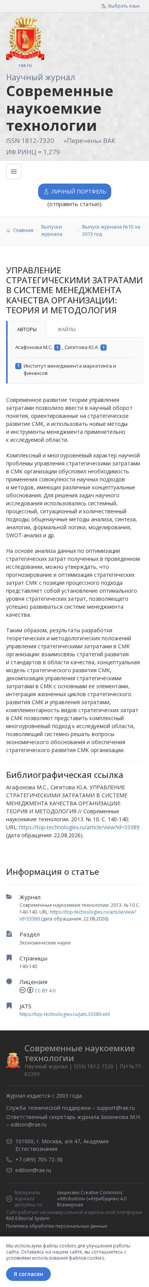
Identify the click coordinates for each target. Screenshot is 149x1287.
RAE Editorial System (28, 1218)
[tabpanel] (74, 361)
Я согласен (28, 1273)
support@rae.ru (116, 1107)
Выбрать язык (124, 6)
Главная (23, 230)
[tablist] (74, 329)
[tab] (26, 329)
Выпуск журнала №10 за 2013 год (111, 230)
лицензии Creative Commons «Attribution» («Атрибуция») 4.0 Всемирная (91, 1199)
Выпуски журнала (51, 230)
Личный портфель (79, 191)
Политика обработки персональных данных (56, 1226)
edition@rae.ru (29, 1124)
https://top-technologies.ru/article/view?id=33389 (79, 827)
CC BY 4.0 (45, 990)
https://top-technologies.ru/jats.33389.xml (64, 1014)
